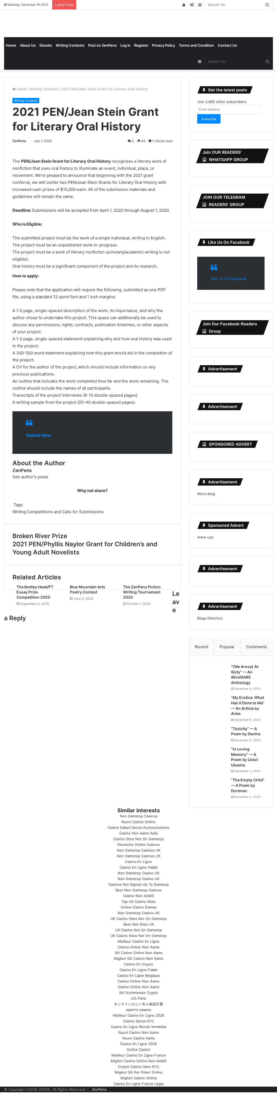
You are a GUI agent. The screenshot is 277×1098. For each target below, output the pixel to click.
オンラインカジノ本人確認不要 (138, 1004)
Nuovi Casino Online (138, 822)
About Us (28, 45)
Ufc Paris (138, 998)
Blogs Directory (210, 618)
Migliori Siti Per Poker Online (139, 1072)
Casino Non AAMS (138, 896)
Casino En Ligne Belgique (138, 975)
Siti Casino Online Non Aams (139, 953)
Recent (201, 646)
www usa (205, 537)
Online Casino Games (139, 907)
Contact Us (227, 45)
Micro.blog (206, 494)
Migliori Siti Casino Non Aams (138, 958)
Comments (256, 646)
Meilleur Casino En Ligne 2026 (138, 1015)
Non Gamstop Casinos (138, 816)
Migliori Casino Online (138, 1078)
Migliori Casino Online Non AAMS (139, 1061)
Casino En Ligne (138, 861)
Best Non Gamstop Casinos (139, 890)
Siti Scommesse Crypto (138, 992)
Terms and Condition (196, 45)
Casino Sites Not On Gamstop (138, 839)
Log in (125, 45)
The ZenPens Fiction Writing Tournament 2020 (142, 592)
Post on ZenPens (102, 45)
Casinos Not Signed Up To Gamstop (138, 884)
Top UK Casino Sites (138, 901)
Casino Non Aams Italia (138, 833)
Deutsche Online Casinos (138, 844)
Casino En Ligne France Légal (138, 1083)
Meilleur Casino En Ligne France (138, 1055)
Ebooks (45, 45)
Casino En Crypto (138, 964)
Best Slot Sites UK (138, 924)
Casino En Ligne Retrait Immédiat (138, 1027)
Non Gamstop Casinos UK (138, 850)
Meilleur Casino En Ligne (138, 941)
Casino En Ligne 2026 (138, 1044)
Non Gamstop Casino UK (138, 873)
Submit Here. (39, 435)
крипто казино (138, 1009)
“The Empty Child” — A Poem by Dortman (248, 785)
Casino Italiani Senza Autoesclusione (138, 827)
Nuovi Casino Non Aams (138, 1032)
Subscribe (208, 119)
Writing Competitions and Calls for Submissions (58, 511)
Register (141, 45)
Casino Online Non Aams (138, 947)
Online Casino (138, 1049)
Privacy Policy (163, 45)
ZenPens (19, 141)
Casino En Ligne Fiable (139, 867)
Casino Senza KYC (138, 1021)
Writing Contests (70, 45)
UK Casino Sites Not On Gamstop (138, 918)
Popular (227, 646)
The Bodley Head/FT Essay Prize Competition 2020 (35, 592)
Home (11, 45)
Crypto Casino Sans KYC (138, 1066)
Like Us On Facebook (229, 242)
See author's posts (30, 476)
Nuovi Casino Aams (138, 1038)
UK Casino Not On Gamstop (138, 930)
